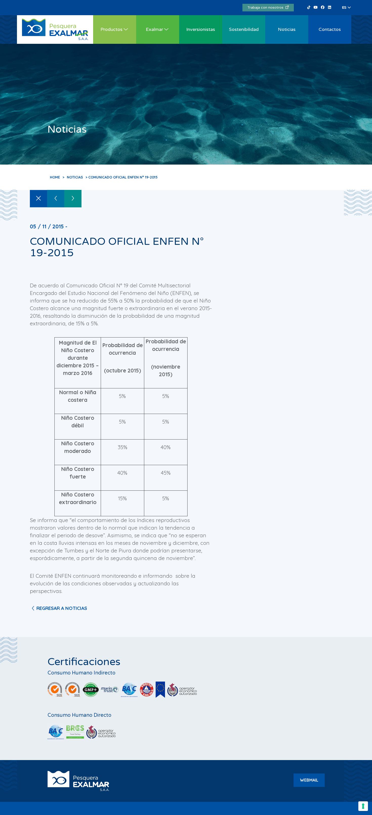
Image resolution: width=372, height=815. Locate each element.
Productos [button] (111, 29)
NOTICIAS (75, 177)
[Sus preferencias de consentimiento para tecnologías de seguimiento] (363, 806)
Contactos (330, 29)
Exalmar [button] (154, 29)
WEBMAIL (309, 780)
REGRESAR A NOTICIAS (61, 608)
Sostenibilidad (244, 29)
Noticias (287, 29)
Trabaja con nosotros (266, 7)
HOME (55, 177)
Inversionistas (200, 29)
